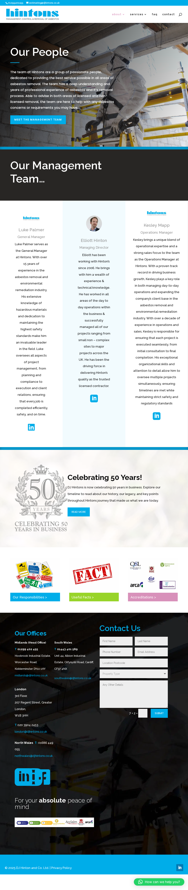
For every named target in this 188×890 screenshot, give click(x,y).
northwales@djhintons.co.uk (34, 756)
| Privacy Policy (61, 868)
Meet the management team (38, 119)
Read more (79, 512)
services (136, 14)
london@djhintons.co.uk (31, 731)
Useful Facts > (83, 597)
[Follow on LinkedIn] (179, 867)
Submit (159, 713)
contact (168, 14)
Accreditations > (143, 597)
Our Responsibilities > (30, 597)
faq (155, 14)
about (117, 14)
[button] (159, 882)
